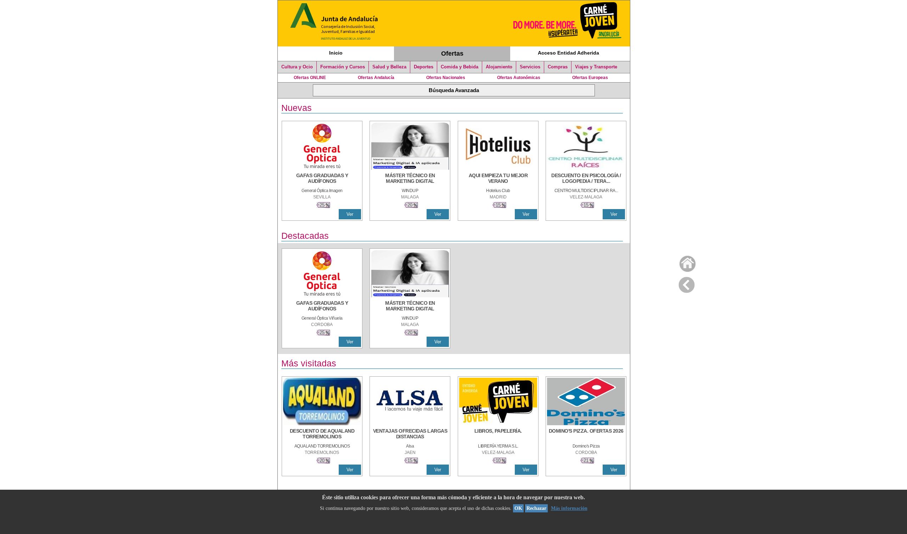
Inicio (336, 53)
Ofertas (452, 53)
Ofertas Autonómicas (518, 77)
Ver (350, 214)
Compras (558, 66)
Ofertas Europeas (590, 77)
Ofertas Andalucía (376, 77)
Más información (569, 508)
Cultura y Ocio (297, 66)
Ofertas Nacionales (445, 77)
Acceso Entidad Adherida (568, 53)
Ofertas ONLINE (310, 77)
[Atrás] (687, 283)
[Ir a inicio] (682, 262)
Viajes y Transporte (596, 66)
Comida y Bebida (459, 66)
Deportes (423, 66)
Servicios (530, 66)
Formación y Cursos (342, 66)
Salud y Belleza (389, 66)
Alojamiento (499, 66)
